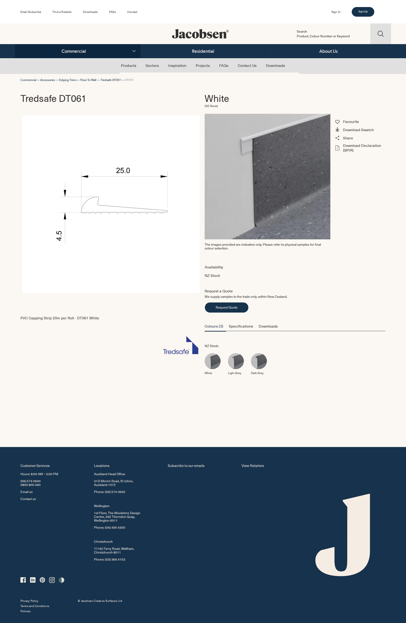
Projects (203, 65)
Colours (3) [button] (214, 326)
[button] (360, 130)
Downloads (90, 12)
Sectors (152, 65)
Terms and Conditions (34, 606)
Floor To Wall (88, 80)
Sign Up (363, 11)
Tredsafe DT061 (111, 80)
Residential (203, 51)
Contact (132, 12)
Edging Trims (67, 80)
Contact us (28, 498)
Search (302, 31)
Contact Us (247, 65)
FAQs (112, 12)
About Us (328, 51)
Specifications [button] (241, 326)
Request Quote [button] (227, 307)
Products (128, 65)
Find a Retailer (62, 12)
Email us (26, 491)
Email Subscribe (30, 12)
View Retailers (253, 465)
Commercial (74, 51)
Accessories (47, 80)
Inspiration (177, 65)
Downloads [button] (268, 326)
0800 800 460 (30, 484)
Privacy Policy (29, 601)
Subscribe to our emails (186, 465)
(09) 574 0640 (30, 480)
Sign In (336, 12)
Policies (25, 611)
